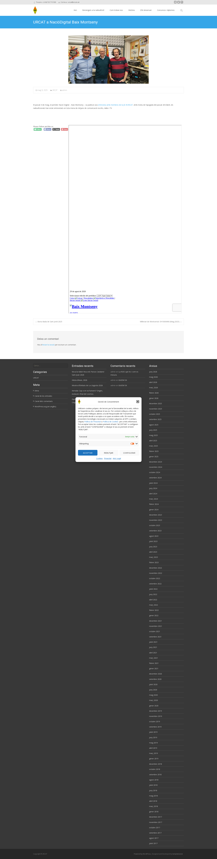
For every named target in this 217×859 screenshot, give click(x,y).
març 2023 (153, 557)
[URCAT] (34, 10)
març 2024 (153, 499)
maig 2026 (153, 377)
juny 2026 (153, 372)
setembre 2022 (155, 583)
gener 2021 (153, 668)
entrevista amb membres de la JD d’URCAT (115, 105)
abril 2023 (153, 552)
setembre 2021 (155, 636)
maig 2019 (153, 743)
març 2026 (153, 387)
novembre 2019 (155, 716)
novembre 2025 (155, 409)
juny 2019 (153, 737)
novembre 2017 (155, 822)
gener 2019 (153, 758)
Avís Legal (117, 458)
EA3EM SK (123, 380)
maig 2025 (153, 435)
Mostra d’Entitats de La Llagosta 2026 (87, 385)
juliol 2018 (153, 785)
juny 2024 (153, 488)
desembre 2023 (155, 515)
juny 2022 (153, 594)
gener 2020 (153, 705)
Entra (37, 390)
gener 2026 (153, 398)
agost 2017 (153, 838)
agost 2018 (153, 780)
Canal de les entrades (43, 396)
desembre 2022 (155, 568)
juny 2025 (153, 430)
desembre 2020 (155, 674)
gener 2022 (153, 615)
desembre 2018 (155, 764)
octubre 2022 (154, 578)
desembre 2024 (155, 462)
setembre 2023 (155, 530)
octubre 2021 (154, 631)
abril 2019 (153, 748)
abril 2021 (153, 652)
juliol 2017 (153, 843)
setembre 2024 (155, 477)
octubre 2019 (154, 721)
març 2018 (153, 806)
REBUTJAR (108, 452)
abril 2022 (153, 599)
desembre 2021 (155, 621)
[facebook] (175, 3)
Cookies (99, 458)
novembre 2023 (155, 520)
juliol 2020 (153, 684)
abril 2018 (153, 801)
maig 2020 (153, 695)
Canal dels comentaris (44, 401)
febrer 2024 (154, 504)
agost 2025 (153, 425)
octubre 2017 (154, 827)
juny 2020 (153, 690)
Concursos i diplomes (166, 10)
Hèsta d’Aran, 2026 (79, 380)
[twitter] (178, 3)
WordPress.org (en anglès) (45, 406)
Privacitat (108, 458)
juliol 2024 (153, 483)
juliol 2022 (153, 589)
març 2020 (153, 700)
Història (131, 10)
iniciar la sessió (48, 344)
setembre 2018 (155, 774)
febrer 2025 (154, 451)
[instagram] (182, 3)
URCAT (54, 90)
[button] (138, 401)
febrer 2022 (154, 610)
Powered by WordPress (142, 854)
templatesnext (178, 854)
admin (64, 90)
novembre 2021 (155, 626)
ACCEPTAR (87, 452)
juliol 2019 (153, 732)
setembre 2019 (155, 727)
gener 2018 (153, 811)
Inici (75, 10)
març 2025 (153, 446)
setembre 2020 (155, 679)
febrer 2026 (154, 393)
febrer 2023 (154, 562)
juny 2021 (153, 647)
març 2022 (153, 605)
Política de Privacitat (92, 421)
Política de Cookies (110, 421)
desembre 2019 (155, 711)
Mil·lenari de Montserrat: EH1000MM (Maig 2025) (161, 321)
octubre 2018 (154, 769)
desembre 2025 (155, 403)
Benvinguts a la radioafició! (93, 10)
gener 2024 (153, 509)
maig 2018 (153, 796)
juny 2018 (153, 790)
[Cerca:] (50, 365)
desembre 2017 (155, 817)
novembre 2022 (155, 573)
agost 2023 (153, 536)
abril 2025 (153, 440)
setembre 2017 (155, 833)
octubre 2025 (154, 414)
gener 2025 (153, 456)
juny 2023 (153, 546)
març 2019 (153, 753)
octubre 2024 (154, 472)
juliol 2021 (153, 642)
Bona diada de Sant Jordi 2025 (48, 321)
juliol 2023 (153, 541)
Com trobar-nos (116, 10)
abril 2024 (153, 493)
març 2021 (153, 658)
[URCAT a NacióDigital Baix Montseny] (108, 59)
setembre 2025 (155, 419)
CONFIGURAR (129, 452)
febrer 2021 (154, 663)
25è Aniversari (146, 10)
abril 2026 (153, 382)
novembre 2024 (155, 467)
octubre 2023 (154, 525)
